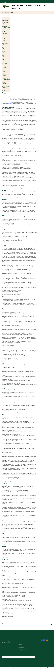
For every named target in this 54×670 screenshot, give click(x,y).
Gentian (4, 56)
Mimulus (4, 66)
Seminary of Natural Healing (17, 5)
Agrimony (5, 40)
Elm (3, 55)
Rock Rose (5, 74)
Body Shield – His (6, 26)
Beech (4, 44)
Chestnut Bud (5, 50)
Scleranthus (5, 78)
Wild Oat (4, 87)
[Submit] (32, 657)
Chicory (4, 51)
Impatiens (5, 63)
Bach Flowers (7, 12)
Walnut (4, 83)
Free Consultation (27, 121)
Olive (4, 70)
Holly (4, 59)
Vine (4, 82)
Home (3, 12)
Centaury (5, 46)
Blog (19, 8)
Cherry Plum (5, 48)
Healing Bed (14, 8)
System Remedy (38, 5)
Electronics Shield (6, 27)
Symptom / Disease (29, 5)
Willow (4, 90)
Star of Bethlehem (6, 79)
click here (10, 103)
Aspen (4, 42)
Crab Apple (5, 54)
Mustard (4, 67)
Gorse (4, 58)
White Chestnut (6, 86)
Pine (4, 71)
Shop (24, 8)
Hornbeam (5, 62)
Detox (45, 5)
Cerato (4, 47)
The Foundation (6, 36)
